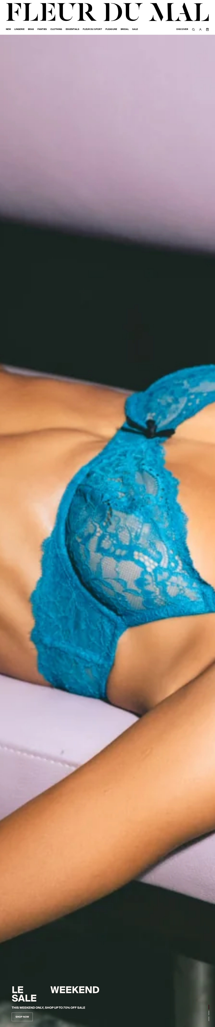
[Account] (200, 29)
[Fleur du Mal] (107, 12)
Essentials (72, 29)
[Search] (193, 29)
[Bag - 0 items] (207, 29)
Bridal (125, 29)
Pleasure (111, 29)
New (8, 29)
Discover (182, 29)
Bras (31, 29)
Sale (135, 29)
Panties (42, 29)
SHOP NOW (22, 1017)
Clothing (56, 29)
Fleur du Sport (92, 29)
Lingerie (19, 29)
